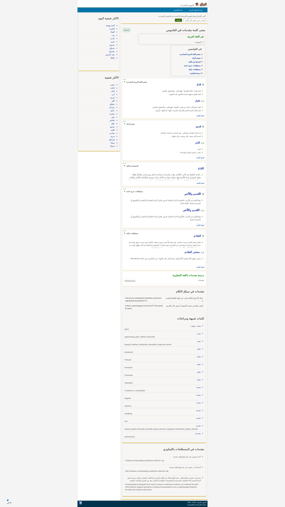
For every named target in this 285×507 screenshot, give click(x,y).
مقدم (199, 326)
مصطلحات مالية (195, 69)
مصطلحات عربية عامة (192, 66)
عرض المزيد (200, 115)
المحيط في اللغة (195, 62)
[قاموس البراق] (201, 4)
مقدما (198, 387)
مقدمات (198, 433)
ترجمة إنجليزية (195, 73)
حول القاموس (178, 10)
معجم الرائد (196, 58)
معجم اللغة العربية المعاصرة (190, 54)
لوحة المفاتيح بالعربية (195, 10)
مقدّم (199, 349)
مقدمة (198, 410)
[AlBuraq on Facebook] (80, 504)
